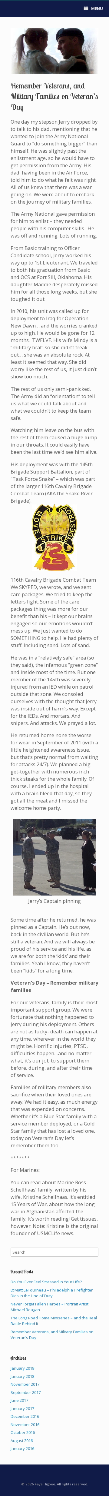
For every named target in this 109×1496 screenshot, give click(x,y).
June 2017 (19, 1400)
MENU (97, 8)
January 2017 (22, 1408)
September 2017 (26, 1392)
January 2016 (22, 1448)
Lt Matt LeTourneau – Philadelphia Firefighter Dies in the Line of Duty (52, 1293)
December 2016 (25, 1416)
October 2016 (23, 1432)
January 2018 (22, 1376)
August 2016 (22, 1440)
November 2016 (25, 1424)
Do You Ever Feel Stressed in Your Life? (46, 1282)
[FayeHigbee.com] (10, 9)
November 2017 (25, 1384)
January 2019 (22, 1368)
